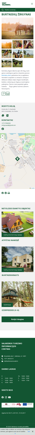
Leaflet (33, 188)
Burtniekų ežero (6, 75)
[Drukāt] (9, 193)
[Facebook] (3, 193)
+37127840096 (6, 123)
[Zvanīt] (2, 359)
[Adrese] (2, 356)
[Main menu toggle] (32, 4)
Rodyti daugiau (17, 319)
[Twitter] (6, 193)
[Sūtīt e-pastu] (2, 361)
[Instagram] (6, 397)
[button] (17, 158)
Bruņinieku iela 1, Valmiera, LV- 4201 (15, 356)
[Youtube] (9, 397)
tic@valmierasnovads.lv (11, 361)
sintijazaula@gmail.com (9, 125)
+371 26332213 (8, 358)
